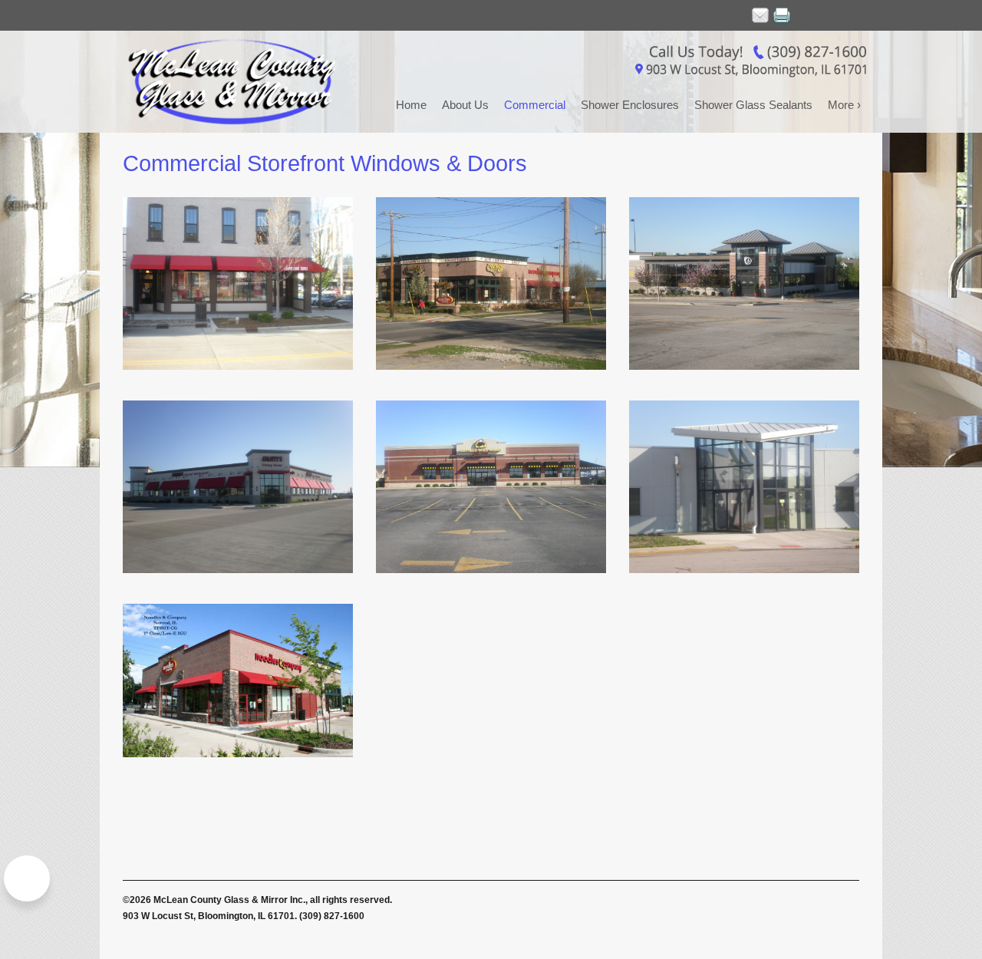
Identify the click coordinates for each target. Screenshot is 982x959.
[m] (760, 15)
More (844, 104)
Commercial (534, 104)
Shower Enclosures (630, 104)
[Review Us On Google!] (27, 878)
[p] (781, 15)
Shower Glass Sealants (753, 104)
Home (411, 104)
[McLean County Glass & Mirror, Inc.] (238, 82)
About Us (465, 104)
